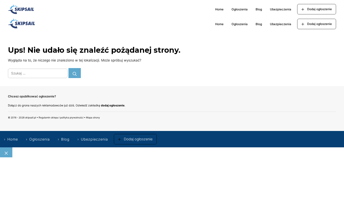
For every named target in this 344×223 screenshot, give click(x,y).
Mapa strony (93, 117)
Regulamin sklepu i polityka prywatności (61, 117)
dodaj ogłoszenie (112, 105)
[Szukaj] (74, 73)
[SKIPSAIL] (21, 24)
